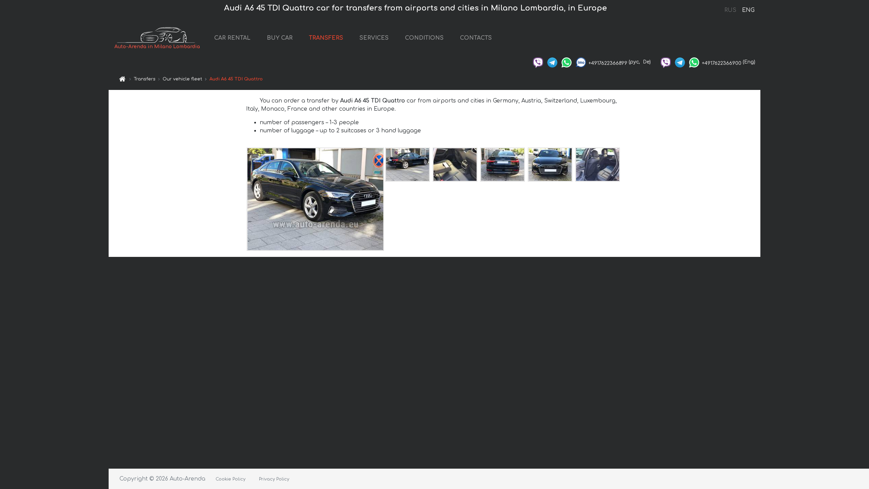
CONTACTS (476, 38)
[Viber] (538, 61)
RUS (730, 10)
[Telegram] (552, 61)
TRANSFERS (326, 38)
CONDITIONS (424, 38)
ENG (748, 10)
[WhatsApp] (566, 61)
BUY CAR (280, 38)
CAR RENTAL (232, 38)
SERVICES (374, 38)
